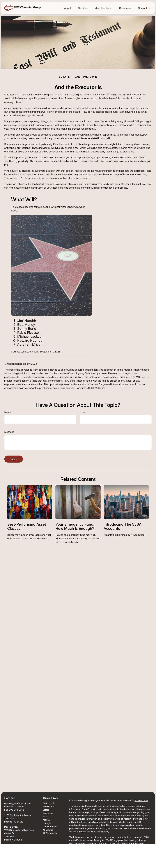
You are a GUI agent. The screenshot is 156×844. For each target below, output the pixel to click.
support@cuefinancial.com (17, 803)
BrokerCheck (141, 800)
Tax (45, 816)
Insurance (48, 813)
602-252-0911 (18, 806)
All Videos (48, 830)
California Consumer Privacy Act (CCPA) (93, 840)
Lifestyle (47, 823)
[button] (67, 8)
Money (46, 820)
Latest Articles (50, 826)
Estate (46, 809)
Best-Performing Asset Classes (26, 526)
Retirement (48, 803)
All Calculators (50, 833)
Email (82, 412)
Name (7, 412)
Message (9, 431)
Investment (48, 806)
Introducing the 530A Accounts (123, 526)
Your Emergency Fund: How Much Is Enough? (74, 526)
